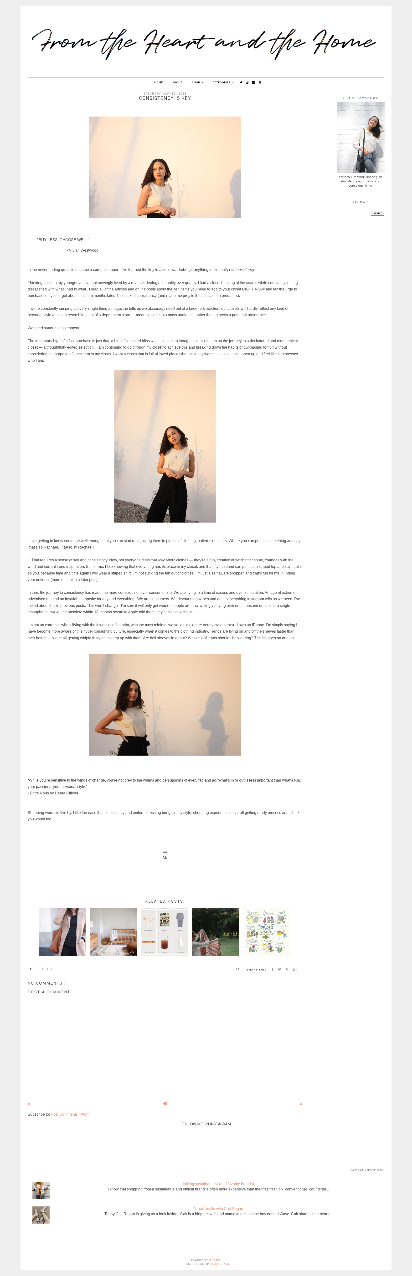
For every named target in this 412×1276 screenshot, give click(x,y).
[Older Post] (301, 1103)
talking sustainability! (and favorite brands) (218, 1184)
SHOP (196, 82)
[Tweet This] (280, 969)
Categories (222, 82)
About (177, 82)
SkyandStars (219, 1264)
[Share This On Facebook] (272, 969)
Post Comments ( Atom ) (71, 1114)
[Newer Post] (29, 1103)
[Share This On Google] (295, 969)
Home (158, 82)
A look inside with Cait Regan (218, 1209)
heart (47, 969)
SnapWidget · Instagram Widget (367, 1170)
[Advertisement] (206, 1242)
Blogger (214, 1260)
